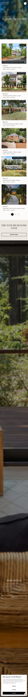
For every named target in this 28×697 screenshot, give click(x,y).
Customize (14, 689)
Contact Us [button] (14, 597)
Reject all (14, 686)
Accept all (14, 693)
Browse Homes (14, 234)
